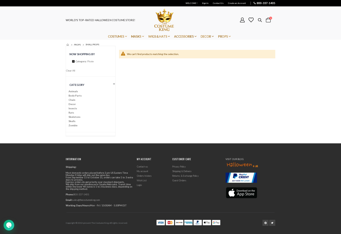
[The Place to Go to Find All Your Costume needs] (170, 20)
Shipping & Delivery (181, 171)
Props (77, 45)
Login (139, 185)
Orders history (144, 175)
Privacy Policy (179, 166)
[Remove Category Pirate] (73, 61)
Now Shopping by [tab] (82, 54)
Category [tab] (76, 84)
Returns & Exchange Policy (185, 175)
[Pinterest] (265, 223)
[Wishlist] (251, 20)
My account (142, 171)
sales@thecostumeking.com (86, 200)
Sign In (205, 3)
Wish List (142, 180)
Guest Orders (179, 180)
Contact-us (142, 166)
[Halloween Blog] (242, 165)
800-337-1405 (266, 3)
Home (68, 44)
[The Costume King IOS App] (241, 192)
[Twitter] (272, 223)
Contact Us (218, 3)
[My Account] (242, 20)
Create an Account (237, 3)
